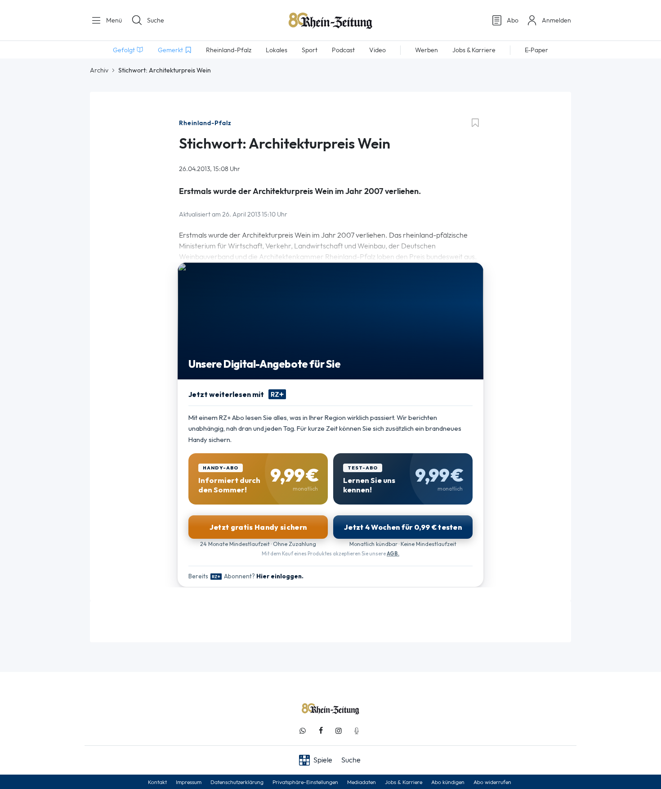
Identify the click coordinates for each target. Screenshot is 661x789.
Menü (113, 20)
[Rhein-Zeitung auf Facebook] (320, 730)
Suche (155, 20)
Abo (512, 20)
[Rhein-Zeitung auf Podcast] (356, 730)
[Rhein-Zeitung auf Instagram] (338, 730)
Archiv (99, 70)
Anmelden (556, 20)
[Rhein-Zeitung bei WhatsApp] (302, 730)
